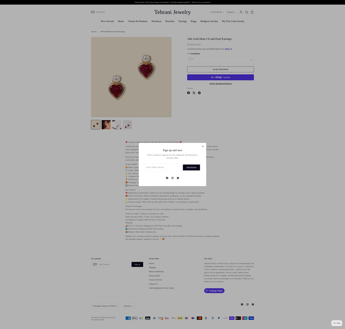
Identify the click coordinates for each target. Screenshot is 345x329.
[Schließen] (203, 146)
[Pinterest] (178, 178)
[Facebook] (167, 178)
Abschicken (191, 167)
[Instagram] (172, 178)
